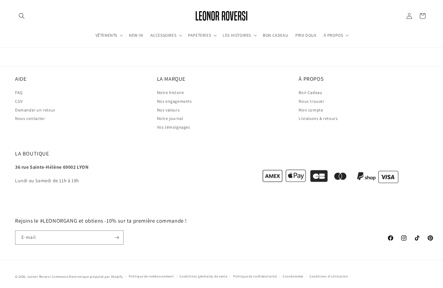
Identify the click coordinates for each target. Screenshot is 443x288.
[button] (21, 16)
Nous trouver (311, 101)
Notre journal (170, 118)
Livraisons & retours (318, 118)
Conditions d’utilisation (328, 276)
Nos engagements (174, 101)
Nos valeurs (168, 110)
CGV (19, 101)
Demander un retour (35, 110)
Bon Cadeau (310, 92)
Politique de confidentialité (255, 276)
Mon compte (311, 110)
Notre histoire (170, 92)
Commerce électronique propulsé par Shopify (87, 276)
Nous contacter (30, 118)
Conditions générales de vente (203, 276)
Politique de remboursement (151, 276)
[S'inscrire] (116, 237)
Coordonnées (293, 276)
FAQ (19, 92)
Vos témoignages (173, 127)
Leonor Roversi (39, 276)
